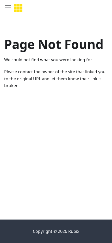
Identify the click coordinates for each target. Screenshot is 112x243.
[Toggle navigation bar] (8, 8)
